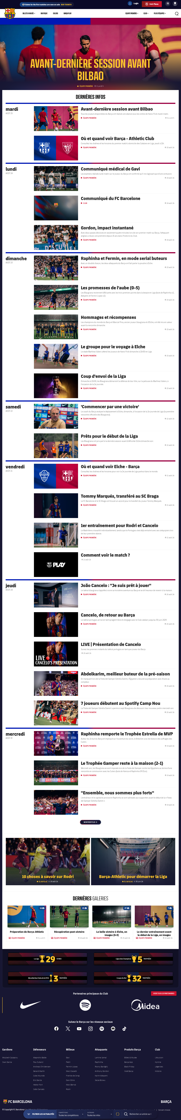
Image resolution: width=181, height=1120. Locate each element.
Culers (55, 13)
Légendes (159, 1066)
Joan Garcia (7, 1062)
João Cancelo (38, 1089)
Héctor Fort (38, 1085)
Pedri (68, 1062)
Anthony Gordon (102, 1071)
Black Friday (129, 1066)
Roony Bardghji (101, 1066)
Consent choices (164, 1110)
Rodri (68, 1089)
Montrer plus (92, 822)
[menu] (175, 3)
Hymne (158, 1062)
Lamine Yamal (100, 1057)
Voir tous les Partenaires (163, 993)
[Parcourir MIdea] (145, 1005)
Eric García (37, 1080)
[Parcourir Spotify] (85, 1005)
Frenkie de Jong (72, 1075)
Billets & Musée (28, 13)
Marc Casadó (71, 1071)
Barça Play (67, 13)
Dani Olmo (70, 1080)
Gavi (68, 1057)
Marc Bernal (71, 1085)
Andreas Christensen (41, 1066)
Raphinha (99, 1062)
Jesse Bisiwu (100, 1080)
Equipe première (131, 13)
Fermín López (71, 1066)
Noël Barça (128, 1071)
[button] (71, 1114)
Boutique (44, 13)
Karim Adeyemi (101, 1075)
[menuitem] (175, 3)
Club (145, 13)
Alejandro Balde (39, 1057)
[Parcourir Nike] (30, 1005)
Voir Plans (153, 4)
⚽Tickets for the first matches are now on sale (47, 4)
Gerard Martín (39, 1071)
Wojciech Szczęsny (10, 1057)
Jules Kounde (39, 1075)
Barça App (128, 1062)
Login (134, 4)
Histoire (158, 1071)
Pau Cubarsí (38, 1062)
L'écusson (159, 1057)
